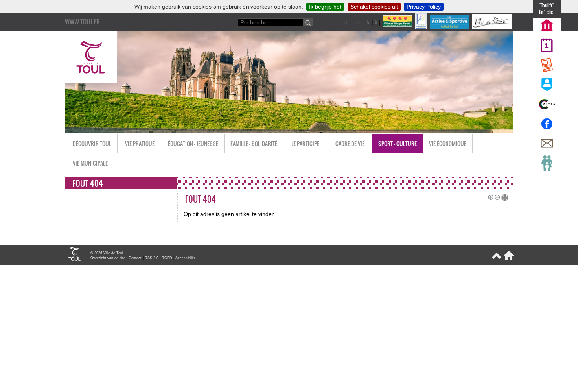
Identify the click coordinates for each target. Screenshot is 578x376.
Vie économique (447, 143)
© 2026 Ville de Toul (106, 253)
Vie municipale (90, 163)
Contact (135, 258)
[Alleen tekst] (502, 196)
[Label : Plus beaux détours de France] (421, 27)
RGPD (167, 258)
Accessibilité (185, 258)
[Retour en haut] (496, 259)
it (376, 22)
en (358, 22)
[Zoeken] (308, 22)
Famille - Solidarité (253, 143)
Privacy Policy (424, 7)
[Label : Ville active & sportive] (450, 27)
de (347, 22)
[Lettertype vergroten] (489, 196)
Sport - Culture (397, 143)
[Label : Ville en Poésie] (492, 27)
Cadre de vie (349, 143)
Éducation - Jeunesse (193, 143)
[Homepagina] (507, 259)
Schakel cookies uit (374, 7)
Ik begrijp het (325, 7)
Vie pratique (140, 143)
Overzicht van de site (107, 258)
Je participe (305, 143)
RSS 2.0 (151, 258)
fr (368, 22)
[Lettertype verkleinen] (496, 196)
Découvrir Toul (92, 143)
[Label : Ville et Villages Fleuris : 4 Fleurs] (398, 27)
